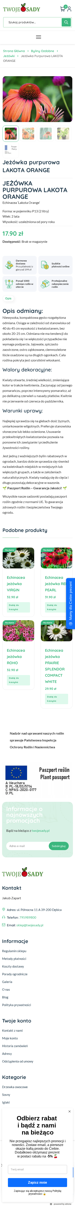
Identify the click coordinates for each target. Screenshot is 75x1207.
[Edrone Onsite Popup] (37, 603)
